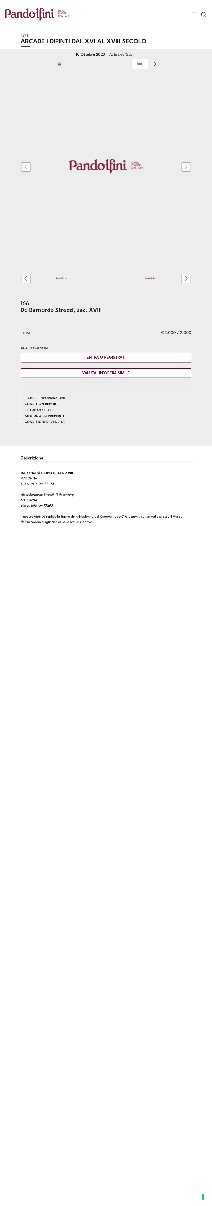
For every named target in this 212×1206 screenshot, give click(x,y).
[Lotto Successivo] (154, 64)
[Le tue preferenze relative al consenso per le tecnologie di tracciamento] (203, 1197)
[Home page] (36, 14)
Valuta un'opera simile (106, 373)
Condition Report (41, 404)
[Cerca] (203, 14)
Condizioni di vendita (45, 422)
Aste (25, 35)
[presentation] (26, 167)
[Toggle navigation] (194, 14)
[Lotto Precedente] (125, 64)
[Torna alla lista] (88, 64)
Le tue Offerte (38, 410)
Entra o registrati (106, 358)
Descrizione (32, 458)
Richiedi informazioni (45, 398)
